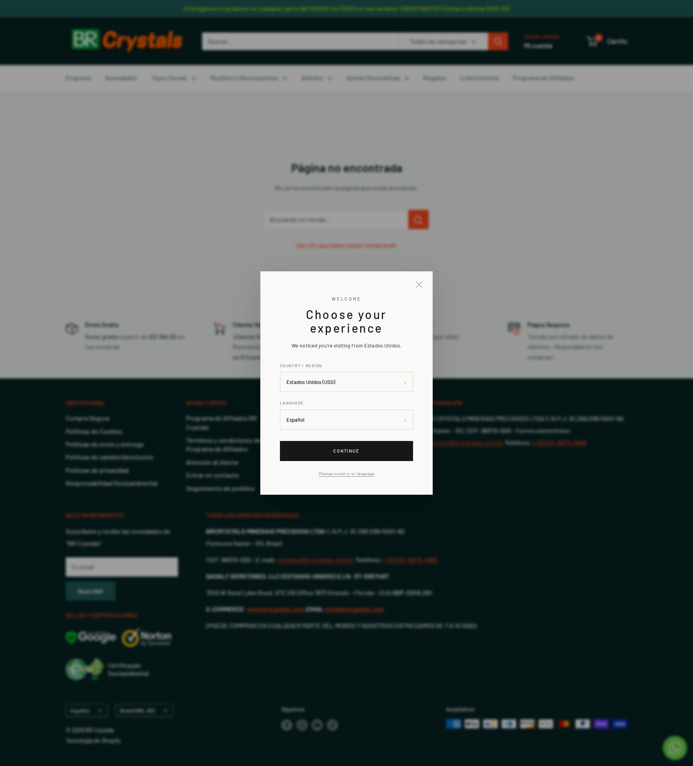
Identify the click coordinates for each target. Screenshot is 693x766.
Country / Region (301, 365)
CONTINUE (346, 450)
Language (292, 402)
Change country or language (347, 473)
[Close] (419, 285)
